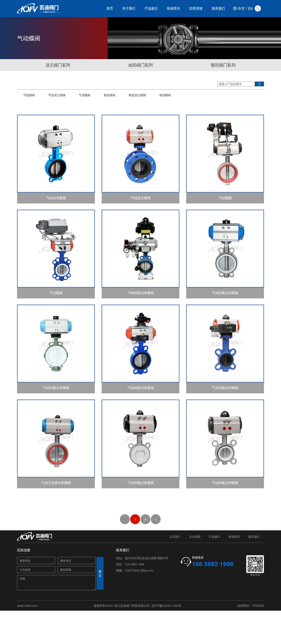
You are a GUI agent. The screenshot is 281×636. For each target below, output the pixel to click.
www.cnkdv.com (27, 605)
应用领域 (195, 8)
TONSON (258, 605)
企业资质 (195, 536)
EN (250, 8)
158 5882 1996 (134, 564)
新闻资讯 (173, 8)
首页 (109, 8)
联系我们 (218, 8)
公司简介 (175, 536)
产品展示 (151, 8)
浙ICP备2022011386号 (166, 605)
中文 (241, 8)
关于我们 (128, 8)
